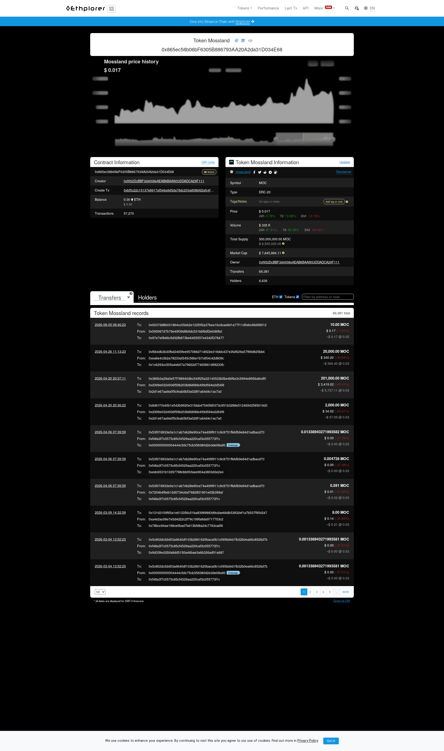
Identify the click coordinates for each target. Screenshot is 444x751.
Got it (331, 741)
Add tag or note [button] (334, 201)
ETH (275, 296)
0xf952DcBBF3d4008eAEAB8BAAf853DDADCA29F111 (164, 181)
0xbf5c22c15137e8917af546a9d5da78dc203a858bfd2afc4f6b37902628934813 (182, 190)
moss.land (243, 171)
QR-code (208, 162)
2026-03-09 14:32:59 (110, 512)
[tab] (112, 297)
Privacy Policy (307, 741)
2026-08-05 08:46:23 (110, 324)
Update (344, 162)
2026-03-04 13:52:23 (110, 539)
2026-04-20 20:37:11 (110, 378)
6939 (345, 592)
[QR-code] (243, 41)
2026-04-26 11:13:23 (110, 351)
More (322, 8)
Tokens (289, 296)
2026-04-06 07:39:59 (110, 432)
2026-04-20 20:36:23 (110, 405)
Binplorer (243, 21)
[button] (356, 8)
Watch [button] (210, 172)
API (306, 8)
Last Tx (291, 8)
